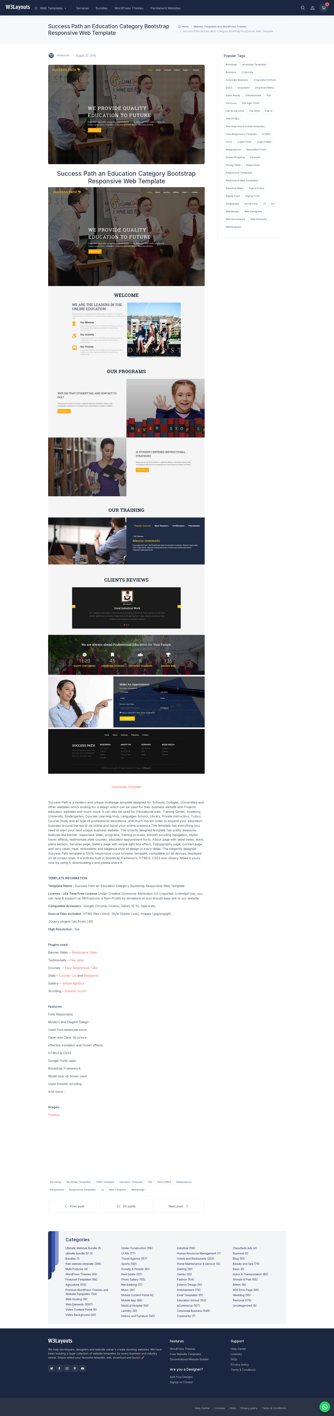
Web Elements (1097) (79, 1304)
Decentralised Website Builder (189, 1359)
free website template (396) (83, 1263)
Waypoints (91, 976)
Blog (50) (239, 1258)
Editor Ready (233, 95)
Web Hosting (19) (77, 1299)
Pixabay (54, 1115)
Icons (229, 141)
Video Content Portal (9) (81, 1309)
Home (185, 26)
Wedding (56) (242, 1295)
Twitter (51, 1368)
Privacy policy (240, 1364)
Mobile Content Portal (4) (137, 1295)
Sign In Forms (256, 188)
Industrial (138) (186, 1248)
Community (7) (186, 1316)
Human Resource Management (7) (199, 1253)
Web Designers (253, 211)
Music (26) (128, 1289)
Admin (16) (239, 1284)
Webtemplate (233, 226)
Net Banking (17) (131, 1284)
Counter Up (67, 976)
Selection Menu (235, 188)
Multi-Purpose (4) (77, 1269)
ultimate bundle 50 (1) (79, 1253)
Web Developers (235, 219)
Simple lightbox (73, 983)
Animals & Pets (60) (245, 1279)
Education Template (131, 1182)
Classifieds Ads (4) (245, 1248)
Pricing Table (233, 165)
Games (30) (184, 1274)
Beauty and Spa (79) (246, 1263)
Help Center (238, 1348)
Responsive (57, 1189)
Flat (150, 1182)
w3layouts (62, 55)
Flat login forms (251, 103)
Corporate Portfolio (265, 79)
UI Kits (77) (128, 1253)
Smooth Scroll (75, 991)
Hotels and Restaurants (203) (195, 1258)
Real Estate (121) (131, 1274)
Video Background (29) (81, 1314)
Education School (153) (191, 1300)
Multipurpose (184, 1182)
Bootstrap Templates (79, 1182)
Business (231, 72)
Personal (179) (242, 1300)
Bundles (101, 8)
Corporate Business (237, 79)
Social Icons (251, 203)
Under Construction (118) (137, 1248)
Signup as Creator (181, 1382)
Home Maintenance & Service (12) (198, 1263)
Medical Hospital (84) (135, 1305)
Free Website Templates (185, 1354)
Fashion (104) (185, 1279)
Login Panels (264, 141)
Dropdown (244, 87)
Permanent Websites (165, 8)
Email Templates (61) (190, 1295)
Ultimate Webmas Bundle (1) (83, 1248)
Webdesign (137, 1189)
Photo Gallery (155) (133, 1279)
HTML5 (266, 134)
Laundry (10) (129, 1310)
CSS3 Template (105, 1182)
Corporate (247, 72)
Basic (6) (238, 1269)
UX (272, 203)
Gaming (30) (185, 1269)
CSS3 (229, 87)
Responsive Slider (85, 952)
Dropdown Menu (264, 87)
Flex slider (77, 960)
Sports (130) (129, 1263)
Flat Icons (231, 103)
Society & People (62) (135, 1269)
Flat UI (268, 110)
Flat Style (255, 110)
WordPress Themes (128, 8)
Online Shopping (235, 157)
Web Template (117, 1189)
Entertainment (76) (189, 1289)
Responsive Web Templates (242, 180)
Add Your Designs (181, 1376)
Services (82, 8)
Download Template (126, 787)
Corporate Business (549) (193, 1310)
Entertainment (253, 95)
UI (102, 1189)
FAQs (234, 1359)
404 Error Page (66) (246, 1289)
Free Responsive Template (241, 134)
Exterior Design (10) (189, 1284)
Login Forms (244, 141)
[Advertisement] (126, 1147)
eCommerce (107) (188, 1305)
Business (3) (241, 1253)
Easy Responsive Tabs (81, 968)
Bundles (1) (73, 1258)
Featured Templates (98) (81, 1279)
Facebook (59, 1368)
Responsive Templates (82, 1189)
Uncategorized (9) (245, 1305)
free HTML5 (164, 1182)
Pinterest (74, 1368)
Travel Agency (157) (134, 1258)
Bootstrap (55, 1182)
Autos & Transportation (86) (250, 1274)
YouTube (82, 1368)
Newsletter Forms (256, 149)
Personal (255, 157)
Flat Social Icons (235, 110)
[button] (302, 7)
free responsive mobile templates (245, 126)
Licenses (236, 1354)
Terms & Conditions (243, 1369)
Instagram (67, 1368)
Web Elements (258, 219)
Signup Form (233, 195)
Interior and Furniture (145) (138, 1316)
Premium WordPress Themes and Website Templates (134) (87, 1292)
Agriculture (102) (76, 1284)
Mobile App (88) (131, 1300)
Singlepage (232, 203)
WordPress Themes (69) (81, 1274)
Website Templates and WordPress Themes (219, 26)
